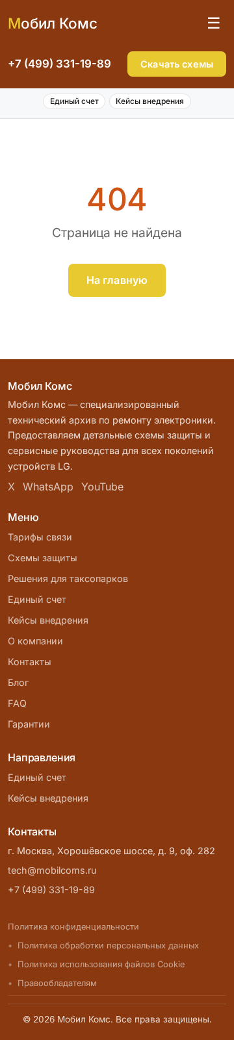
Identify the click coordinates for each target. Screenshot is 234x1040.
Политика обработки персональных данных (108, 945)
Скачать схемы (176, 64)
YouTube (102, 486)
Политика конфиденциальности (73, 927)
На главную (117, 279)
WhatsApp (48, 486)
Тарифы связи (40, 536)
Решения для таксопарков (68, 578)
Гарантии (29, 723)
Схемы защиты (42, 557)
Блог (18, 682)
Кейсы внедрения (150, 101)
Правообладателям (57, 983)
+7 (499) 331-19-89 (59, 63)
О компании (35, 640)
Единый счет (74, 101)
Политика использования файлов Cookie (101, 964)
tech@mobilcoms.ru (52, 870)
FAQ (17, 703)
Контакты (29, 661)
